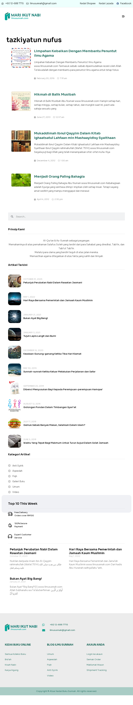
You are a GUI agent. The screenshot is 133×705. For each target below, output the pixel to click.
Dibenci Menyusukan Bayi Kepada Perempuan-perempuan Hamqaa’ (63, 389)
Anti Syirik (17, 465)
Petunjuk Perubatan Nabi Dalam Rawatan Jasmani (52, 282)
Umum (16, 486)
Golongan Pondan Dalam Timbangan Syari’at (49, 407)
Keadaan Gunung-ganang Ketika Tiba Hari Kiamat (52, 353)
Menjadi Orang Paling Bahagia (59, 177)
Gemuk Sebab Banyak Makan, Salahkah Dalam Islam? (54, 425)
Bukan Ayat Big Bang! (35, 318)
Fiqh (14, 476)
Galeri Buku (18, 481)
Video (15, 492)
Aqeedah (17, 470)
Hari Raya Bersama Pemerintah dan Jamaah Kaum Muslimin (58, 300)
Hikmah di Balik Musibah (55, 94)
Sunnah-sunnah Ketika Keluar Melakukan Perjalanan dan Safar (59, 371)
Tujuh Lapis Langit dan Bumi (39, 336)
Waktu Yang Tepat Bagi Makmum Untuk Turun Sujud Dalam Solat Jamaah (65, 442)
